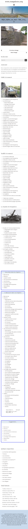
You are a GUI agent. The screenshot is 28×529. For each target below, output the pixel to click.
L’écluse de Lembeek (10, 345)
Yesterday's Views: (7, 492)
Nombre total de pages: (8, 506)
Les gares (7, 362)
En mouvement (9, 403)
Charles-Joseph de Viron (9, 123)
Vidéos (5, 287)
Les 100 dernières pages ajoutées (12, 201)
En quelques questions (8, 467)
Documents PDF (9, 392)
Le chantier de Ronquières (10, 234)
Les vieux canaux (9, 358)
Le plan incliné (7, 278)
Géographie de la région (10, 229)
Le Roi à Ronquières (10, 304)
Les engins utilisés (8, 249)
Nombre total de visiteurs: (9, 502)
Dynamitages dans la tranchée (11, 146)
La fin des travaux (9, 246)
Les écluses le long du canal (12, 354)
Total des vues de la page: (9, 504)
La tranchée (7, 241)
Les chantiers (8, 307)
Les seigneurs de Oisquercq (10, 99)
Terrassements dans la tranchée (12, 195)
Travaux (7, 401)
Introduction (6, 143)
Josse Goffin (6, 112)
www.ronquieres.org (14, 1)
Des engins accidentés (10, 262)
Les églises (6, 194)
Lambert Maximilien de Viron (10, 125)
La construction (6, 458)
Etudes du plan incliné (10, 233)
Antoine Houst (6, 128)
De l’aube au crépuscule (11, 375)
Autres (6, 406)
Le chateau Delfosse (8, 156)
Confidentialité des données (12, 390)
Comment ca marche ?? (8, 459)
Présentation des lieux (11, 405)
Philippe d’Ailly (6, 133)
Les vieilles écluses (10, 346)
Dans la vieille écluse (10, 348)
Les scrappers (8, 255)
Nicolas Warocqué (9, 110)
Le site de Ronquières (10, 324)
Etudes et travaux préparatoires (11, 228)
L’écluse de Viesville (10, 340)
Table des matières (8, 198)
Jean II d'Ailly (6, 138)
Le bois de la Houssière (11, 359)
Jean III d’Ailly (6, 132)
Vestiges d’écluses (10, 349)
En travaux (8, 322)
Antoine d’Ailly (6, 130)
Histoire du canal (9, 302)
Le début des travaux (10, 236)
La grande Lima (8, 257)
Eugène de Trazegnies (9, 120)
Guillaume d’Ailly (7, 135)
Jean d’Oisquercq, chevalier (10, 141)
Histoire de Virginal (10, 312)
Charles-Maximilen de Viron (10, 122)
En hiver (7, 400)
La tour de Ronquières (10, 239)
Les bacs (6, 244)
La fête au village (9, 384)
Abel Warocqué (8, 109)
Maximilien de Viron (8, 127)
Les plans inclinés (9, 335)
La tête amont (8, 237)
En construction (9, 320)
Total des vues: (6, 500)
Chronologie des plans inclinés (13, 332)
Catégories (8, 387)
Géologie (6, 231)
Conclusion (6, 117)
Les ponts (7, 366)
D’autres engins (8, 260)
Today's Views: (6, 488)
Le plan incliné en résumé (11, 325)
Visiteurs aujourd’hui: (8, 490)
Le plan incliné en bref (10, 319)
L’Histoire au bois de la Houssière (13, 301)
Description (8, 330)
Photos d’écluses (9, 351)
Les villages (8, 364)
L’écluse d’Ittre (9, 338)
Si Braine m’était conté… (9, 114)
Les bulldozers (8, 252)
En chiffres (5, 469)
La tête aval (7, 242)
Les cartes (7, 306)
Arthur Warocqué (8, 106)
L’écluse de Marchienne (11, 341)
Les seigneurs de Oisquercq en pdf (12, 115)
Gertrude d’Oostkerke (8, 140)
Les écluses (7, 281)
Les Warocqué (7, 101)
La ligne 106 (8, 367)
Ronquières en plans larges (12, 374)
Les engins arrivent (9, 250)
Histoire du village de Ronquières (13, 309)
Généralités (7, 286)
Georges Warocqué (9, 104)
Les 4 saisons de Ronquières (12, 372)
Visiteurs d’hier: (6, 494)
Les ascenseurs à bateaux (11, 279)
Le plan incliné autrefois (11, 327)
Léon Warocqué (8, 107)
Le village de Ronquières (10, 284)
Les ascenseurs (9, 333)
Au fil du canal (7, 282)
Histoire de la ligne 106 (11, 311)
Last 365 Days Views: (8, 498)
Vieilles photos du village (9, 192)
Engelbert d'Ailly (7, 136)
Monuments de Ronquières (12, 380)
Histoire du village (9, 379)
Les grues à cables (9, 254)
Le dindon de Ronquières (11, 382)
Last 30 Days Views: (7, 496)
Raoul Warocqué (8, 102)
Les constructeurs (9, 263)
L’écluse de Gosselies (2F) (11, 343)
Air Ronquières (8, 371)
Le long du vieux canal (11, 356)
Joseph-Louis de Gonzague (10, 119)
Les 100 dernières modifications (11, 200)
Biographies (8, 299)
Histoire (6, 276)
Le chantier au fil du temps (11, 247)
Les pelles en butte (9, 258)
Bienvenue (6, 274)
